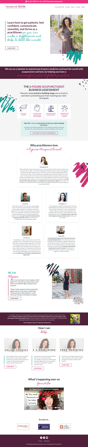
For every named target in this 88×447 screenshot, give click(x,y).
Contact (78, 7)
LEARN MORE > (11, 48)
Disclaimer (47, 441)
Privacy (40, 441)
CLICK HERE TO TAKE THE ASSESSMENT (44, 133)
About (73, 7)
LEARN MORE (10, 366)
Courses (67, 7)
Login (83, 7)
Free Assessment (59, 7)
